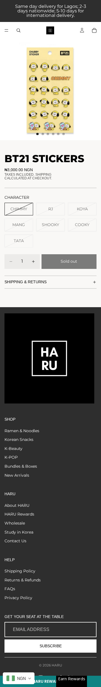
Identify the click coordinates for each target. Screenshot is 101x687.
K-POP (11, 457)
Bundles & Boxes (20, 466)
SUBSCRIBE (51, 646)
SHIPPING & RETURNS (25, 282)
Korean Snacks (18, 439)
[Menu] (6, 30)
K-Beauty (13, 448)
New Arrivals (16, 475)
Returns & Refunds (22, 580)
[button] (50, 681)
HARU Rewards (19, 514)
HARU (57, 665)
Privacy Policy (18, 597)
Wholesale (14, 523)
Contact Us (15, 540)
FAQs (9, 588)
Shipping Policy (19, 571)
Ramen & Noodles (21, 430)
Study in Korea (18, 532)
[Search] (18, 30)
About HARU (16, 505)
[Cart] (94, 30)
